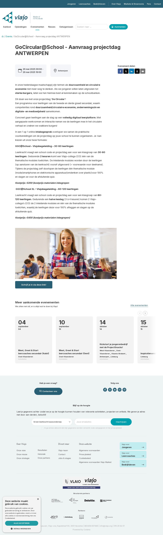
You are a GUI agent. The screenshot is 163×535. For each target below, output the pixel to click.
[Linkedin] (131, 71)
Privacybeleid (85, 454)
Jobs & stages (64, 458)
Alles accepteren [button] (21, 523)
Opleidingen (21, 27)
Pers (149, 4)
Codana (87, 529)
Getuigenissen (66, 27)
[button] (140, 313)
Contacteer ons (49, 391)
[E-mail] (142, 71)
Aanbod (7, 27)
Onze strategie (23, 458)
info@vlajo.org (106, 526)
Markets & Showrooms (134, 4)
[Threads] (137, 71)
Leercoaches (84, 4)
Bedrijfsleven (99, 4)
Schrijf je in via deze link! (33, 284)
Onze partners (44, 458)
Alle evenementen (139, 305)
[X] (125, 71)
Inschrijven (121, 422)
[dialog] (22, 514)
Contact (157, 4)
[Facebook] (120, 71)
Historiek (41, 454)
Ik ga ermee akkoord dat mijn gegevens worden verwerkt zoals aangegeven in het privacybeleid (83, 428)
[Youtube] (119, 390)
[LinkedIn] (115, 390)
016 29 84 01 (119, 526)
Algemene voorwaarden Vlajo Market (95, 462)
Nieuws (51, 27)
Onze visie (21, 450)
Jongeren (71, 4)
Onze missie (22, 454)
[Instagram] (110, 390)
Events (9, 36)
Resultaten (42, 450)
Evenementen (37, 27)
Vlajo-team (63, 450)
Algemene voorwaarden (89, 450)
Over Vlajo (116, 4)
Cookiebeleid (85, 458)
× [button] (38, 499)
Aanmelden (120, 27)
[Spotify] (124, 390)
